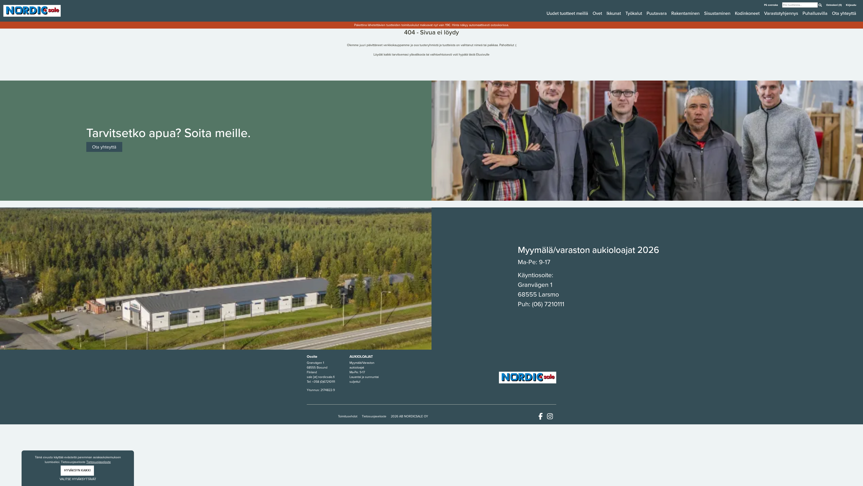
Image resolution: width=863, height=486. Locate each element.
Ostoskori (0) (834, 5)
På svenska (771, 5)
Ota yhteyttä (844, 13)
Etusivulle (482, 54)
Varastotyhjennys (781, 13)
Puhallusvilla (816, 13)
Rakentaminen (686, 13)
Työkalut (634, 13)
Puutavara (657, 13)
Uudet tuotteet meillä (568, 13)
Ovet (598, 13)
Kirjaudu (851, 5)
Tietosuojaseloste (374, 416)
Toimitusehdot (347, 416)
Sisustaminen (718, 13)
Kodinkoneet (748, 13)
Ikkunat (614, 13)
